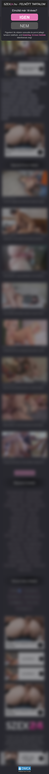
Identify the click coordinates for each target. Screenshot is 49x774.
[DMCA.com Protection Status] (24, 769)
